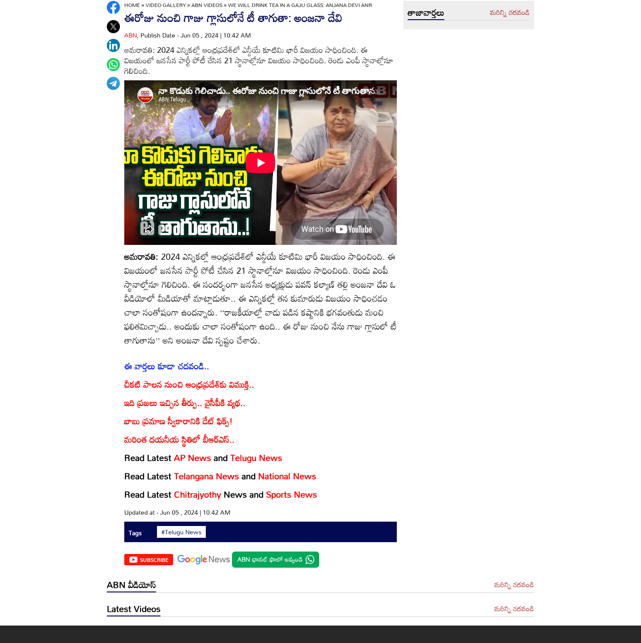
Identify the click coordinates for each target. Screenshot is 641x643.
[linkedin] (113, 45)
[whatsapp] (113, 64)
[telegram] (113, 83)
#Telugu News (181, 532)
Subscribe (154, 559)
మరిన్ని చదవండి (510, 13)
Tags (135, 533)
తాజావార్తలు (426, 12)
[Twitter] (113, 26)
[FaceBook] (113, 7)
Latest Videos (133, 608)
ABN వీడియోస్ (131, 584)
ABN (130, 35)
